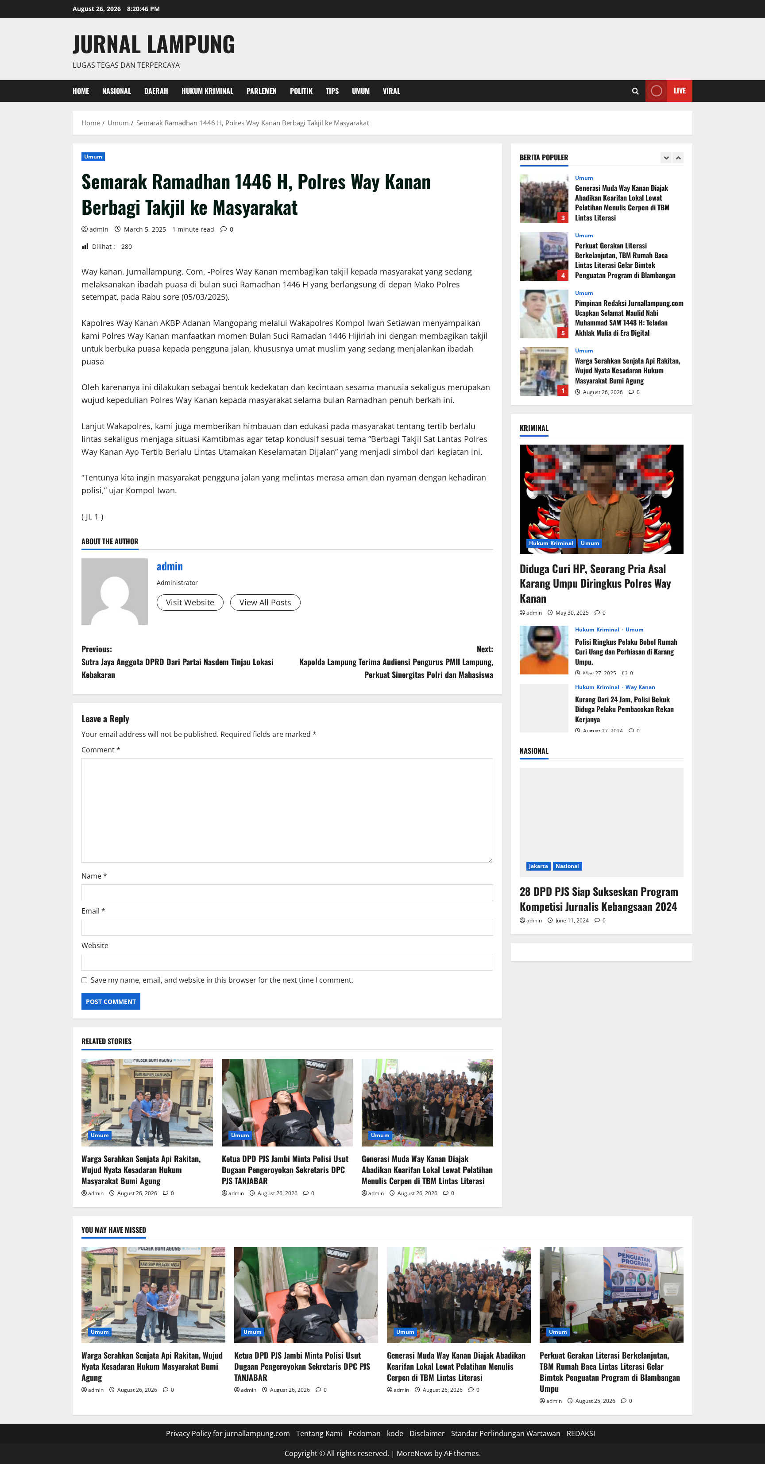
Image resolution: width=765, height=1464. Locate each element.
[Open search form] (635, 91)
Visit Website (190, 602)
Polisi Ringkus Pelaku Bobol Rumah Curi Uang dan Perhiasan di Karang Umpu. (544, 650)
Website (94, 945)
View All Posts (265, 602)
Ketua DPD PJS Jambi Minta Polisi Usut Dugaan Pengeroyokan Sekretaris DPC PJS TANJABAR (285, 1169)
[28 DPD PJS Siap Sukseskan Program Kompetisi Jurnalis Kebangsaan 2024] (602, 822)
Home (81, 90)
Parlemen (262, 90)
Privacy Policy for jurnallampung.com (228, 1433)
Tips (332, 90)
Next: (396, 661)
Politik (301, 90)
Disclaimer (427, 1433)
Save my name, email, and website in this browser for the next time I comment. (222, 980)
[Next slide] (678, 157)
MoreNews (415, 1453)
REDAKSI (581, 1433)
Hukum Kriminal (207, 90)
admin (98, 229)
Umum (361, 90)
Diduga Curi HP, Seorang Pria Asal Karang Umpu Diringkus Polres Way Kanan (595, 582)
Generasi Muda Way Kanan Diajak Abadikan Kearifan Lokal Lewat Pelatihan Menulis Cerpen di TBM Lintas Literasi (427, 1169)
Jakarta (538, 865)
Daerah (156, 90)
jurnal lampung (154, 43)
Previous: (177, 661)
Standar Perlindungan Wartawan (505, 1433)
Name (94, 876)
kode (395, 1433)
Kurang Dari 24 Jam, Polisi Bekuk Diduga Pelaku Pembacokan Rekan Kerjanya (544, 707)
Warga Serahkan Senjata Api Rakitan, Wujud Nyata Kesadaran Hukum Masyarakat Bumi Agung (141, 1169)
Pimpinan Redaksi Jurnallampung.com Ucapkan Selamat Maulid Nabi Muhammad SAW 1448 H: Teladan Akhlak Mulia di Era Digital (544, 314)
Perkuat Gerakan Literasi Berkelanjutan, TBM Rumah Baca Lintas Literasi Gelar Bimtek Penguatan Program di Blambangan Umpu (544, 256)
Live (680, 90)
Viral (391, 90)
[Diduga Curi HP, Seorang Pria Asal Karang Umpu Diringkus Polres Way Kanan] (602, 499)
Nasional (116, 90)
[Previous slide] (666, 157)
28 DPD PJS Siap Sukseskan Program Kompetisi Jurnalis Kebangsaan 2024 (599, 898)
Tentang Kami (319, 1433)
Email (93, 911)
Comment (100, 750)
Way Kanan (641, 686)
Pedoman (364, 1433)
